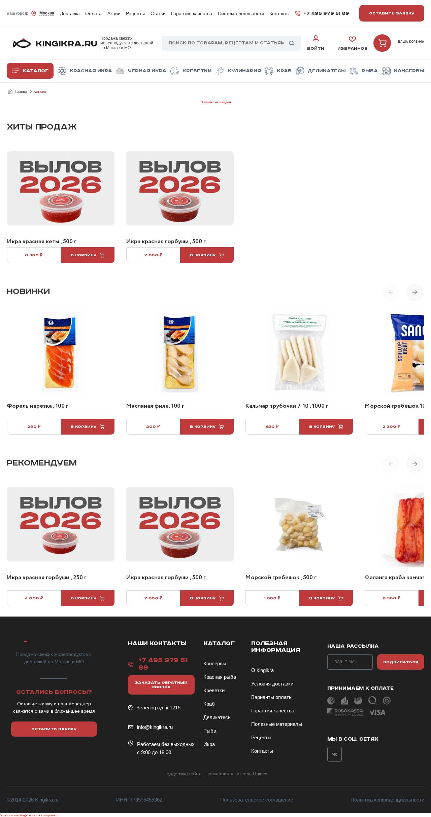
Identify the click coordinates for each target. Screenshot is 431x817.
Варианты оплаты (272, 697)
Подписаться (400, 662)
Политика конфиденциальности (387, 800)
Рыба (370, 71)
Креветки (197, 71)
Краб (284, 71)
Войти (315, 48)
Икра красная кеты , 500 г (41, 242)
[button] (415, 292)
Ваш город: (30, 13)
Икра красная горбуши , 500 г (166, 242)
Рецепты (135, 13)
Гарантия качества (191, 13)
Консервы (409, 71)
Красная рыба (219, 677)
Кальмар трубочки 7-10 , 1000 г (286, 406)
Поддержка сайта (182, 773)
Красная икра (91, 71)
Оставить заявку (392, 13)
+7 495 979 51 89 (326, 13)
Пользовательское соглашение (256, 800)
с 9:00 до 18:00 (154, 752)
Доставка (70, 13)
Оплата (93, 13)
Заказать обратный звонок (161, 684)
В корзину (84, 255)
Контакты (279, 13)
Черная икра (147, 71)
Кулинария (244, 71)
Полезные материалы (276, 724)
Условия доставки (272, 683)
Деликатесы (327, 71)
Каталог (35, 71)
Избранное (352, 48)
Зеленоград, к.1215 (158, 707)
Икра (209, 744)
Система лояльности (241, 13)
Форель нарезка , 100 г (37, 406)
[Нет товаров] (382, 43)
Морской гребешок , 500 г (281, 578)
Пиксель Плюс (249, 773)
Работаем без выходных (166, 744)
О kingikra (262, 670)
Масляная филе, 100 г (155, 406)
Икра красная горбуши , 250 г (47, 578)
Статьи (158, 13)
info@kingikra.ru (155, 727)
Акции (114, 13)
